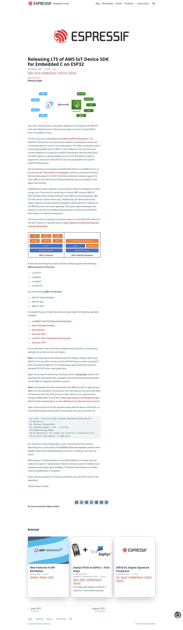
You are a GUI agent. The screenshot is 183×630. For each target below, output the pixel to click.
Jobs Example (38, 329)
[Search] (154, 3)
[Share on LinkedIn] (77, 502)
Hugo (146, 624)
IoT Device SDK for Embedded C (55, 172)
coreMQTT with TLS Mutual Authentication (52, 321)
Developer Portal (61, 3)
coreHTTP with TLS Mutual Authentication (51, 338)
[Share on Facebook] (101, 502)
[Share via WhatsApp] (91, 502)
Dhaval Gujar (35, 80)
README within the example (73, 447)
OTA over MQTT (39, 334)
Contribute (61, 619)
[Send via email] (106, 502)
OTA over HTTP (39, 342)
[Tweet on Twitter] (82, 502)
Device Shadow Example (43, 325)
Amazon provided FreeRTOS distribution (70, 138)
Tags (30, 619)
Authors (39, 619)
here (79, 365)
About (49, 619)
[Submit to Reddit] (87, 502)
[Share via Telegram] (96, 502)
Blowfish (152, 624)
